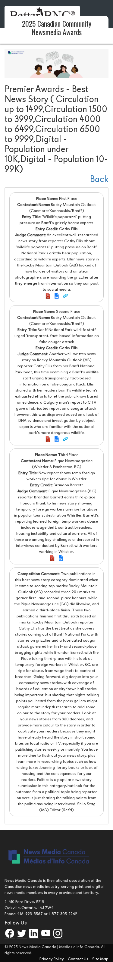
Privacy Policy (52, 958)
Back (99, 179)
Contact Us (78, 958)
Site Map (100, 958)
